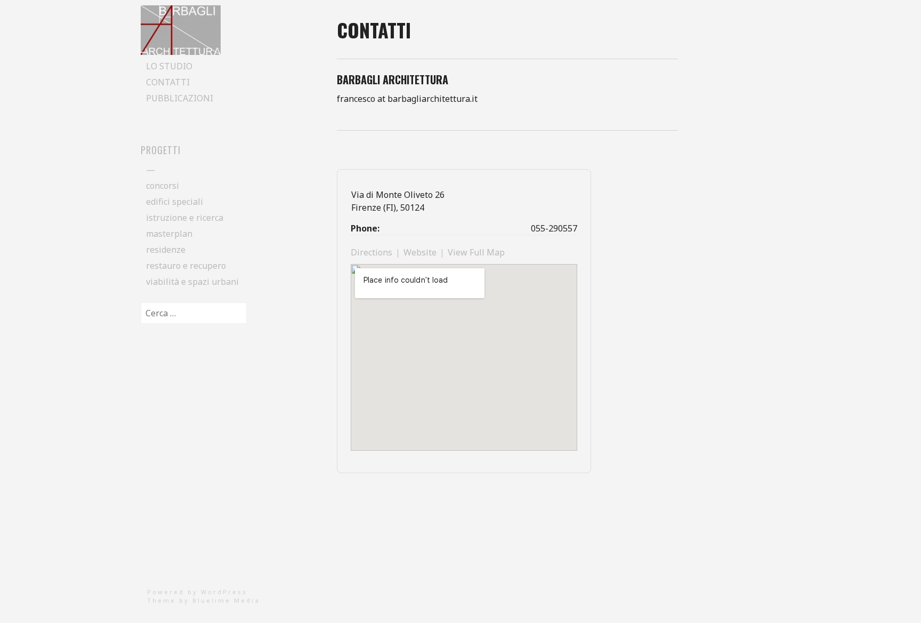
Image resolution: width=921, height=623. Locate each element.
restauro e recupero (186, 265)
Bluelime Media (226, 600)
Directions (371, 252)
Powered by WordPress (197, 592)
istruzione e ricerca (184, 217)
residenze (165, 249)
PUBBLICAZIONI (179, 98)
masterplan (169, 233)
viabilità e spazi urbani (192, 281)
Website (420, 252)
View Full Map (476, 252)
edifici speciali (174, 201)
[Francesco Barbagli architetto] (181, 52)
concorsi (162, 185)
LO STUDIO (169, 66)
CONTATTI (168, 82)
